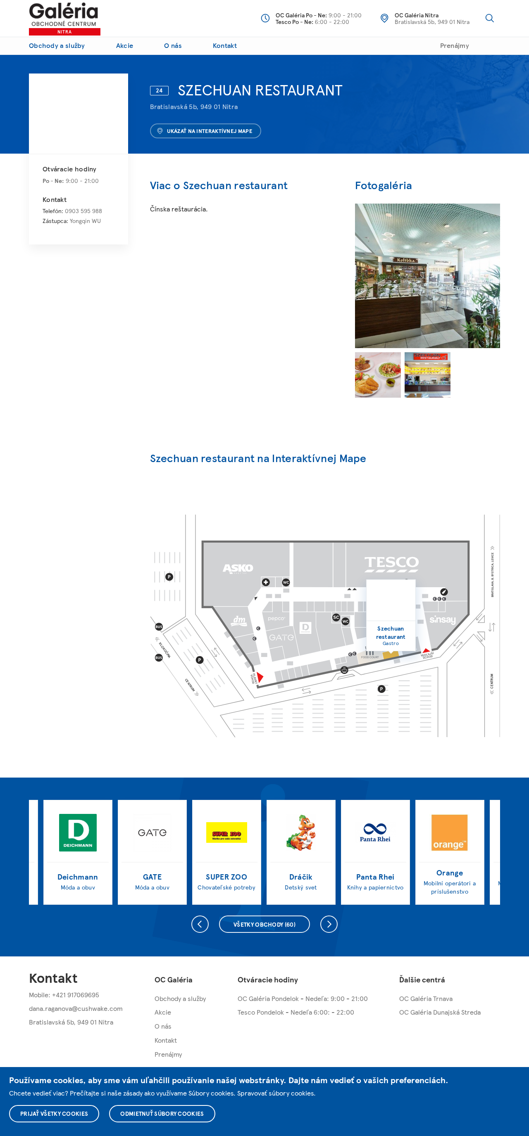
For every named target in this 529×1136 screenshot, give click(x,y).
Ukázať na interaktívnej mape (209, 131)
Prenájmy (454, 45)
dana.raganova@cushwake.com (76, 1008)
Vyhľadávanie (489, 18)
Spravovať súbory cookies (275, 1093)
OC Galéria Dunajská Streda (440, 1012)
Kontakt (225, 45)
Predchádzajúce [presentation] (200, 924)
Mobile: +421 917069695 (64, 994)
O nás (173, 45)
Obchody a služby (57, 45)
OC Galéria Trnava (426, 998)
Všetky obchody (264, 924)
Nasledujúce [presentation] (329, 924)
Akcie (124, 45)
